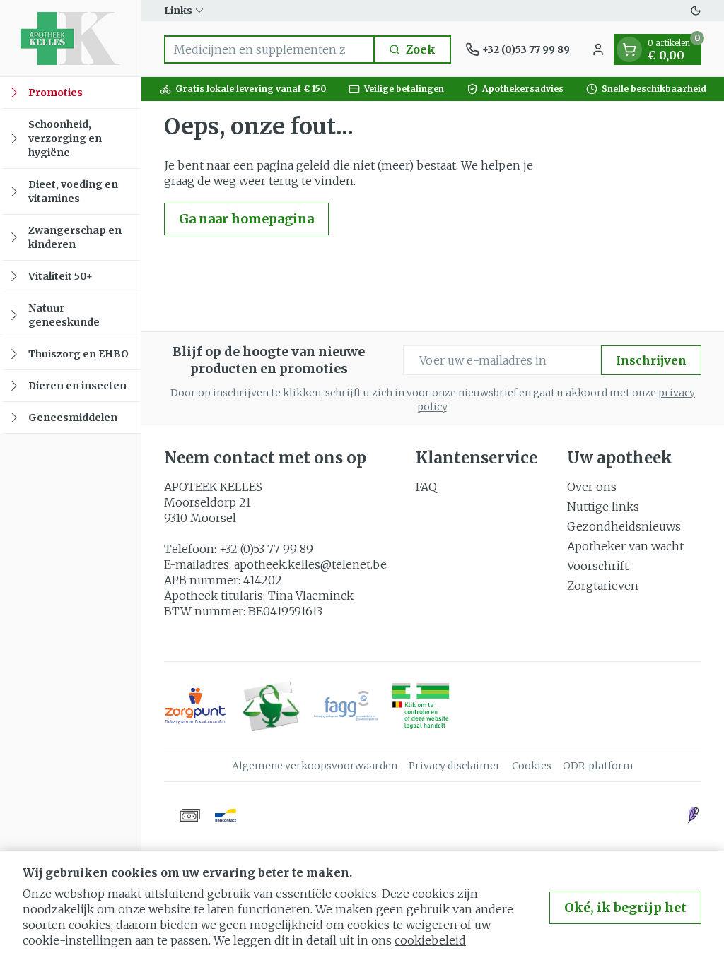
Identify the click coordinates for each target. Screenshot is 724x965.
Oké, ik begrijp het (625, 907)
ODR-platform (598, 765)
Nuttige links (603, 506)
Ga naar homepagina (246, 219)
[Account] (598, 49)
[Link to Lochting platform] (692, 815)
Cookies (531, 765)
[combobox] (269, 49)
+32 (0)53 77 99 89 (266, 549)
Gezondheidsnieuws (624, 526)
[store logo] (70, 38)
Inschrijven (651, 360)
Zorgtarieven (602, 586)
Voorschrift (598, 566)
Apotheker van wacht (625, 546)
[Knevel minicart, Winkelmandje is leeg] (629, 49)
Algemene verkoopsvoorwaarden (314, 765)
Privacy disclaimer (455, 765)
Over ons (592, 487)
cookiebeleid (430, 940)
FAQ (426, 487)
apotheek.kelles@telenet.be (310, 564)
